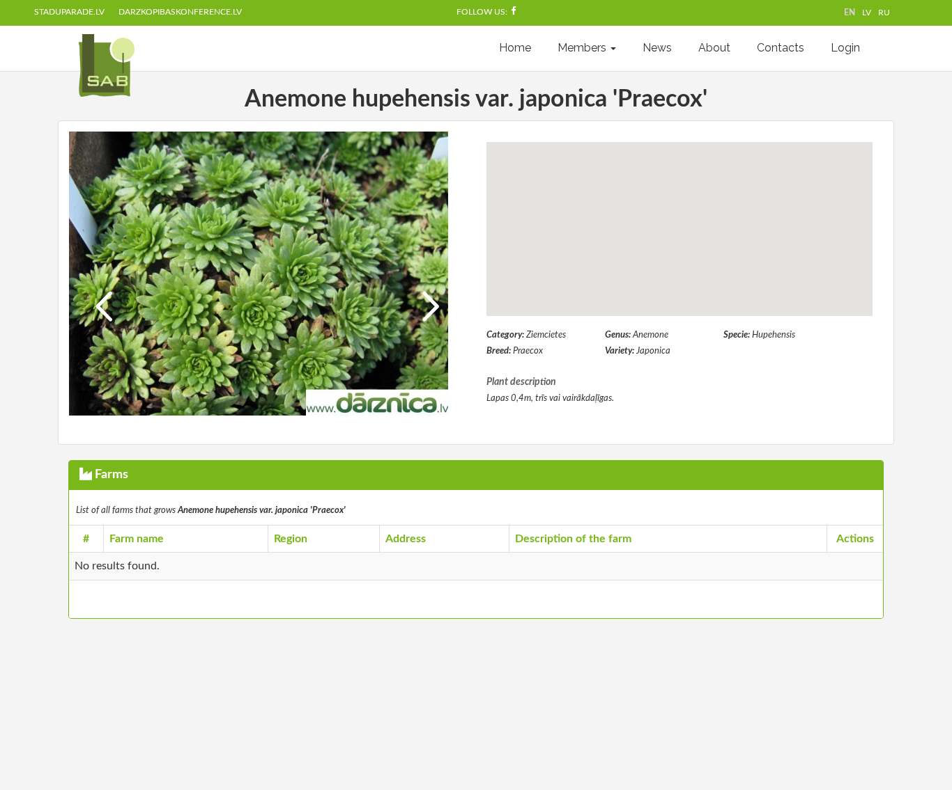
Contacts (780, 47)
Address (405, 538)
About (714, 47)
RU (884, 12)
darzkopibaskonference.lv (180, 12)
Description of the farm (573, 538)
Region (290, 538)
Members (583, 47)
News (657, 47)
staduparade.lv (69, 12)
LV (866, 12)
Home (515, 47)
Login (845, 47)
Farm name (136, 538)
